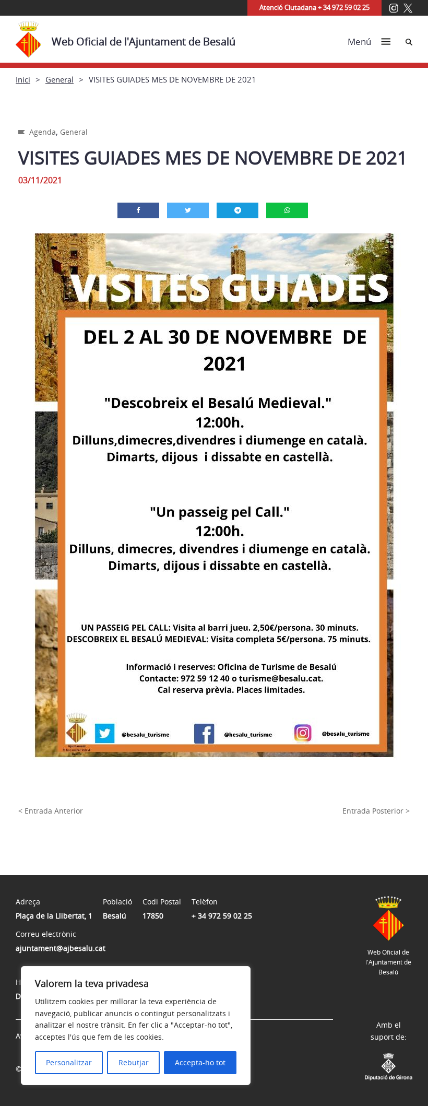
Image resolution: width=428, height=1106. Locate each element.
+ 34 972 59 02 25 (222, 916)
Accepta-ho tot (200, 1062)
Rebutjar (133, 1062)
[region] (136, 1025)
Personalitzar (69, 1062)
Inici (23, 79)
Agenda (42, 132)
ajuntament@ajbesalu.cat (60, 948)
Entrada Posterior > (376, 811)
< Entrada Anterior (50, 811)
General (59, 79)
